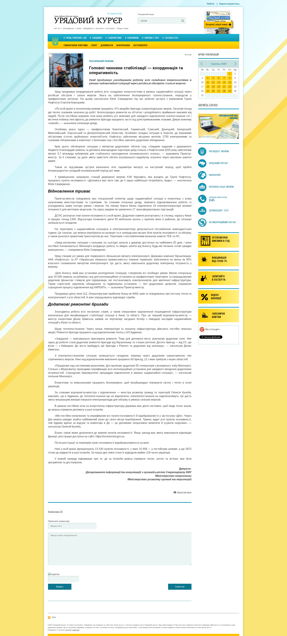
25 (208, 91)
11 (208, 82)
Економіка (133, 37)
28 (224, 91)
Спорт (94, 45)
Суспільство (171, 37)
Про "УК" (57, 28)
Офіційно (97, 37)
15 (230, 82)
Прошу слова (122, 28)
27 (219, 91)
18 (208, 86)
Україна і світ (151, 37)
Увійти (210, 3)
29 (230, 91)
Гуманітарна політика (76, 45)
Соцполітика (115, 37)
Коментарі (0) (55, 511)
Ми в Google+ (212, 329)
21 (224, 86)
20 (219, 86)
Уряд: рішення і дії (76, 37)
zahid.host (75, 630)
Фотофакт (110, 28)
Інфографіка (123, 45)
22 (230, 86)
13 (219, 82)
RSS (54, 617)
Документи (107, 45)
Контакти (100, 28)
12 (213, 82)
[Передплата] (218, 138)
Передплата (88, 28)
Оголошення (68, 28)
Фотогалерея (140, 45)
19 (213, 86)
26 (213, 91)
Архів (78, 28)
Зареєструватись (229, 3)
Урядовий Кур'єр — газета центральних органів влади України (88, 16)
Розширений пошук (146, 14)
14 (224, 82)
